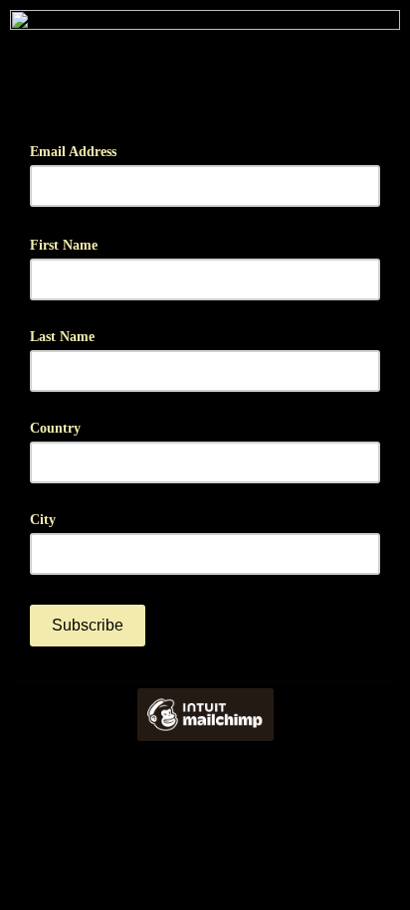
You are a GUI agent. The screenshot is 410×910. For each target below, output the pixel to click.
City (43, 519)
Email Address (80, 149)
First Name (70, 243)
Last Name (62, 336)
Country (55, 428)
